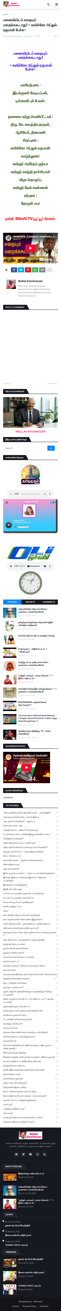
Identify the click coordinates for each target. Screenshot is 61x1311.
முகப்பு (6, 14)
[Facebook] (14, 269)
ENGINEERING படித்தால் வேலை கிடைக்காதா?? (32, 703)
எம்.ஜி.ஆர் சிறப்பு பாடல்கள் (30, 944)
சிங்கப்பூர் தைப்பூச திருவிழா (30, 1052)
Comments (49, 601)
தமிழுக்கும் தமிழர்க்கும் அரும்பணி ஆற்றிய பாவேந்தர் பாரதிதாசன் (35, 624)
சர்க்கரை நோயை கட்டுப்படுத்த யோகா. (30, 1036)
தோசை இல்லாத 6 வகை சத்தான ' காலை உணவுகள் (30, 1095)
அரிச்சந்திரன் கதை (30, 864)
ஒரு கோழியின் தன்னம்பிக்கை (30, 948)
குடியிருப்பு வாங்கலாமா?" (30, 987)
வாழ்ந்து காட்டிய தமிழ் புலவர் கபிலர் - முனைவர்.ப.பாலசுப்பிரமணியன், (33, 664)
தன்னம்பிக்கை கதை (30, 1074)
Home (16, 1306)
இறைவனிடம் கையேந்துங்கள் (30, 884)
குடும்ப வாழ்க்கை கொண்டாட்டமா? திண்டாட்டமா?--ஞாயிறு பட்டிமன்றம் (30, 1000)
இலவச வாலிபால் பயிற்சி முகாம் (18, 1235)
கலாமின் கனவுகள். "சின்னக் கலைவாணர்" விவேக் (30, 965)
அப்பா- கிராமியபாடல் (30, 855)
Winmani (37, 1301)
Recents (30, 601)
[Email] (42, 269)
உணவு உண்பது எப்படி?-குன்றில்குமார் (30, 902)
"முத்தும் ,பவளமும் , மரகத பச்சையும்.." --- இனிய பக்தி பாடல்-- (36, 677)
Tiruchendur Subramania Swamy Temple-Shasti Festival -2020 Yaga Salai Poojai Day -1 (37, 718)
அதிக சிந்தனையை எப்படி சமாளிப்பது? (30, 842)
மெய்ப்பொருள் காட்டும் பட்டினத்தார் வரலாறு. (36, 635)
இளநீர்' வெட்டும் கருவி (30, 889)
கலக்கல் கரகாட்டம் (30, 961)
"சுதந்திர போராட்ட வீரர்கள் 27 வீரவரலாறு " (30, 830)
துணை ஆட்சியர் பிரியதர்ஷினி (17, 1225)
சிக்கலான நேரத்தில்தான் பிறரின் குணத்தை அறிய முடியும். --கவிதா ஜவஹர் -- (30, 1047)
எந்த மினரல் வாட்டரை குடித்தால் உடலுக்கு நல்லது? (30, 939)
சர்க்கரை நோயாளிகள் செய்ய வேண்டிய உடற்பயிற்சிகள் (30, 1032)
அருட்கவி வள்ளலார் (30, 868)
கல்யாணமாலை (30, 969)
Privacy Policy (29, 1306)
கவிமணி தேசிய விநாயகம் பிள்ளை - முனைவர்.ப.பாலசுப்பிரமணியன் (33, 610)
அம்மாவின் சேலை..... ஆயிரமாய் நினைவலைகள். (30, 860)
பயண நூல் (30, 1104)
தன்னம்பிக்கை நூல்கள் (30, 1078)
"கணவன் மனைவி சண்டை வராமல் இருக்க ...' (30, 817)
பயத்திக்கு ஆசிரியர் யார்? (30, 1108)
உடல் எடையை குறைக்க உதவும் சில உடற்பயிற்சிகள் (30, 893)
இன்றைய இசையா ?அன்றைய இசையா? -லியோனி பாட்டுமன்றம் (30, 879)
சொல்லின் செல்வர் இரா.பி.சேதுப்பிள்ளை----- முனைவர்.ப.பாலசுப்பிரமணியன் (37, 690)
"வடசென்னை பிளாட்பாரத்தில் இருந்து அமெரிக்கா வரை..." (30, 834)
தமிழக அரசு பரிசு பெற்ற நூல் (30, 1082)
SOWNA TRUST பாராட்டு (16, 1245)
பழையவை (51, 383)
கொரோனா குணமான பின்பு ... (30, 1015)
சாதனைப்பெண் (30, 1040)
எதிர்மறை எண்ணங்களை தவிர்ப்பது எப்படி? (30, 928)
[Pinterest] (28, 269)
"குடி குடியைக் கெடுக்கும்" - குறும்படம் (30, 821)
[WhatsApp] (35, 269)
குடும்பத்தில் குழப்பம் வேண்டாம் (30, 1006)
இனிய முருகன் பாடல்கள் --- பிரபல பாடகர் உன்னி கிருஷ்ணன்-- (30, 874)
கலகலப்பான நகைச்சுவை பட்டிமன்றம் (30, 957)
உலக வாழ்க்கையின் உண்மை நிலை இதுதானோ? (30, 919)
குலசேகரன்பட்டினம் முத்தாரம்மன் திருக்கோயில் (30, 1010)
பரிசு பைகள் (30, 1113)
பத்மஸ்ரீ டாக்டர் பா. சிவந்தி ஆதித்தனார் (30, 1100)
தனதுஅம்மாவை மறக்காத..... (30, 1065)
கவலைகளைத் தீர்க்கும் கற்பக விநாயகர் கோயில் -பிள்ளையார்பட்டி (30, 975)
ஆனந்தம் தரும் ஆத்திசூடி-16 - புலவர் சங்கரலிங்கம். (34, 732)
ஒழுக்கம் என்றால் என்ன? (30, 952)
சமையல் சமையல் (30, 1027)
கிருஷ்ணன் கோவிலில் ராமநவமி (29, 978)
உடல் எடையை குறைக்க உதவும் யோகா (30, 897)
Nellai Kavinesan (30, 281)
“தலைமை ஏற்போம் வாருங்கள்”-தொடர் (30, 1121)
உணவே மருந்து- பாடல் (30, 906)
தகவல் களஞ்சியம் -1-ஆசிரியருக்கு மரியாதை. (30, 1061)
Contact (44, 1306)
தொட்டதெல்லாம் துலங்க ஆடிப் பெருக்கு (30, 1091)
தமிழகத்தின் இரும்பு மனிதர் (30, 1087)
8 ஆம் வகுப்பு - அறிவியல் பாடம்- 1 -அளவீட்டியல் (32, 650)
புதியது (8, 383)
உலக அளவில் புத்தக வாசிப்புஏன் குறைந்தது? (30, 915)
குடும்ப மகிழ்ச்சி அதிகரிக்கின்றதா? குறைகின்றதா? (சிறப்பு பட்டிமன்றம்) (30, 993)
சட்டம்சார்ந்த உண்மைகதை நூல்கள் (30, 1019)
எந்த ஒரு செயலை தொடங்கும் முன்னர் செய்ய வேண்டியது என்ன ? (30, 934)
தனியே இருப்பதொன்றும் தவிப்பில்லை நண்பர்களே (30, 1069)
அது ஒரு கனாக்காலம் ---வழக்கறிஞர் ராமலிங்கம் (30, 851)
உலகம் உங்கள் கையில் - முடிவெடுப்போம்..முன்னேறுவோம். (30, 923)
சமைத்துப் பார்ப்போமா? (30, 1023)
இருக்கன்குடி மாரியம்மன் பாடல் (31, 1173)
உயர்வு (30, 910)
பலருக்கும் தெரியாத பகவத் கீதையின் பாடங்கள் (30, 1117)
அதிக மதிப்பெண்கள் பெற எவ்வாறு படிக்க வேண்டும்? (30, 847)
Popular (12, 601)
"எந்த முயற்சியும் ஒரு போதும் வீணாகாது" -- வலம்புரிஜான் (30, 812)
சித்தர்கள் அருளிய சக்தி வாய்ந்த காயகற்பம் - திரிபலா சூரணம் (30, 1057)
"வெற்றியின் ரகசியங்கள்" (30, 838)
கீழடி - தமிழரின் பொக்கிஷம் (30, 982)
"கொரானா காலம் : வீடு (30, 825)
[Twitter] (21, 269)
